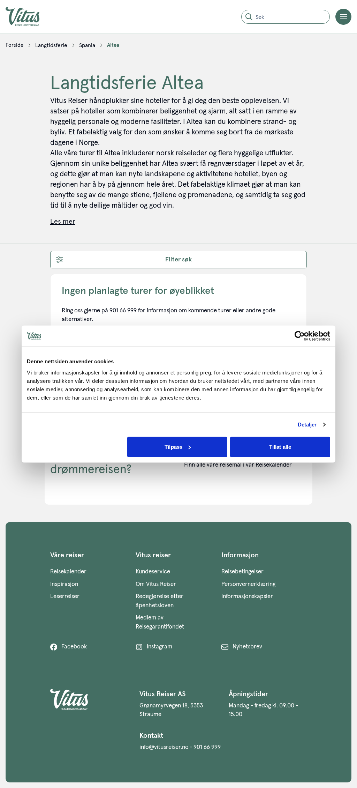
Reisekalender (274, 465)
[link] (14, 45)
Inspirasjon (64, 584)
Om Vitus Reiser (156, 584)
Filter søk (178, 260)
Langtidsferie (51, 45)
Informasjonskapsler (247, 597)
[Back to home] (89, 704)
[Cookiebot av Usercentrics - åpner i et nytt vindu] (299, 336)
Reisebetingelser (242, 572)
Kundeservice (153, 572)
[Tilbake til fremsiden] (28, 16)
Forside (14, 45)
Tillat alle (280, 446)
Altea (113, 45)
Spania (87, 45)
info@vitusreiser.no (164, 747)
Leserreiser (64, 597)
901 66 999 (123, 311)
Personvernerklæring (248, 584)
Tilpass (173, 446)
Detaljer (307, 425)
